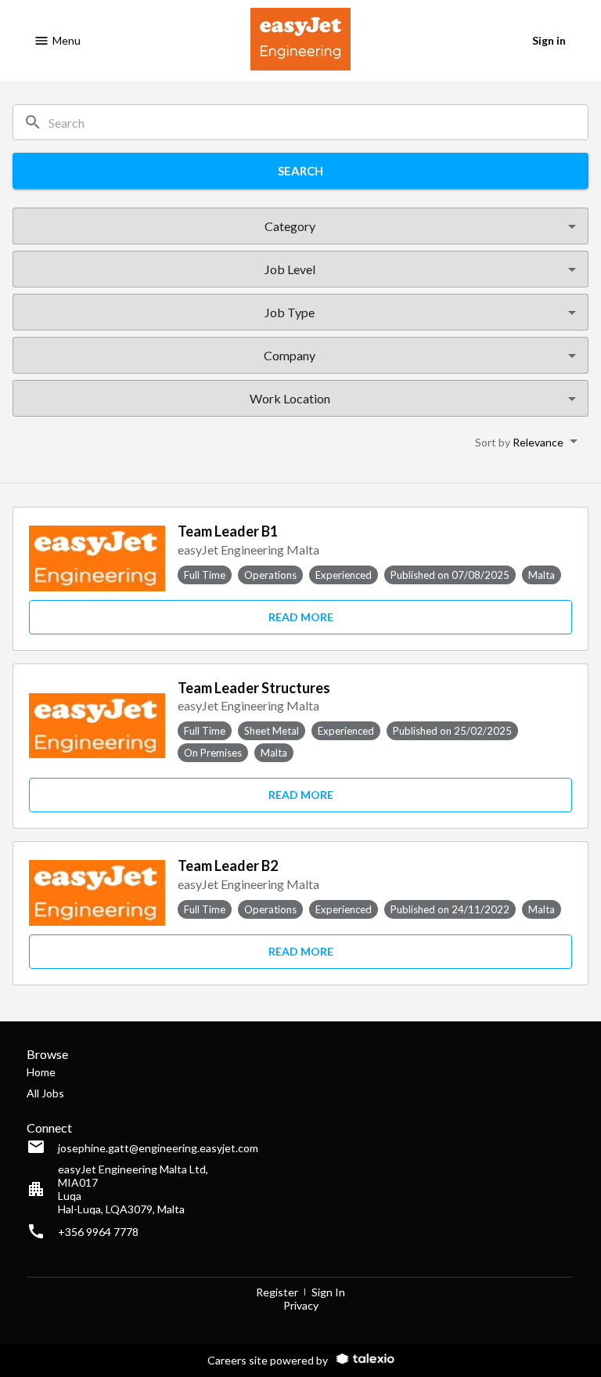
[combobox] (289, 226)
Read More (300, 616)
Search (300, 171)
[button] (526, 441)
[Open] (572, 226)
